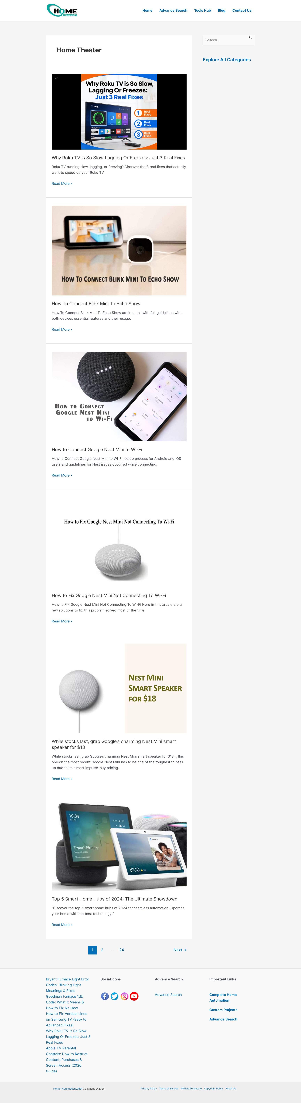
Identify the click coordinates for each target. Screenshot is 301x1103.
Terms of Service (168, 1088)
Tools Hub (202, 10)
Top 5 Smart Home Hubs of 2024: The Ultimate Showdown (114, 899)
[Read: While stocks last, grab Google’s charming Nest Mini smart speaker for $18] (119, 688)
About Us (230, 1088)
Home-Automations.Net (67, 1088)
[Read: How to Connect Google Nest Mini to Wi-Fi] (119, 396)
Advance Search (173, 10)
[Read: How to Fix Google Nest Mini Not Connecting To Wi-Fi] (119, 542)
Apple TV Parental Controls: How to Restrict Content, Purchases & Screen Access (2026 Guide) (66, 1059)
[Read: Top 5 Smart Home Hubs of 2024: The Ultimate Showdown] (119, 846)
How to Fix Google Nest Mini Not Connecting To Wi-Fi (109, 595)
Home (147, 10)
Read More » (62, 183)
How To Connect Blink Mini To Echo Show (96, 303)
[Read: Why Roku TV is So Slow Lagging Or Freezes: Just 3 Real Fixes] (119, 111)
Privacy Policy (149, 1088)
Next (180, 950)
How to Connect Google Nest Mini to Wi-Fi (97, 449)
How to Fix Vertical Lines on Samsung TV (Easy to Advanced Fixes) (66, 1019)
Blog (221, 10)
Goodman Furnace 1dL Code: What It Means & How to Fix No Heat (65, 1002)
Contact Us (242, 10)
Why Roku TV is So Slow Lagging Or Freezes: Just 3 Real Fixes (118, 157)
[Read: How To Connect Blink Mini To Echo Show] (119, 250)
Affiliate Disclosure (191, 1088)
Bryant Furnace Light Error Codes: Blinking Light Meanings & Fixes (67, 985)
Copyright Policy (213, 1088)
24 (121, 950)
